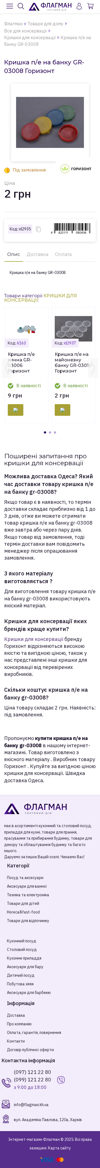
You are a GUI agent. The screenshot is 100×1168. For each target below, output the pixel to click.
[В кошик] (15, 410)
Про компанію (19, 1023)
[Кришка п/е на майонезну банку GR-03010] (73, 329)
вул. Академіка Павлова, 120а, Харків (48, 1119)
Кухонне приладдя (24, 958)
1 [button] (45, 432)
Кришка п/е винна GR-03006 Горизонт (21, 363)
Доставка (37, 254)
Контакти (16, 1041)
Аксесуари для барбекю (29, 992)
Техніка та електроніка (28, 894)
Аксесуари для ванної (27, 886)
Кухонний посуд (21, 940)
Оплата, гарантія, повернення (34, 1032)
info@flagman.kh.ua (31, 1104)
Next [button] (93, 368)
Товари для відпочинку (28, 920)
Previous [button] (7, 368)
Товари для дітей (23, 903)
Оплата (63, 254)
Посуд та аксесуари (25, 877)
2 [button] (50, 432)
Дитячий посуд (20, 975)
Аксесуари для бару (25, 966)
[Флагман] (50, 7)
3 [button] (55, 432)
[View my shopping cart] (90, 7)
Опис (13, 254)
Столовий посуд (22, 949)
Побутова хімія (20, 983)
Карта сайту (59, 1148)
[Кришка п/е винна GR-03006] (26, 329)
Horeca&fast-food (23, 912)
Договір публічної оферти (30, 1049)
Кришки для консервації (33, 639)
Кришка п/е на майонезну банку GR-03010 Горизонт (73, 363)
